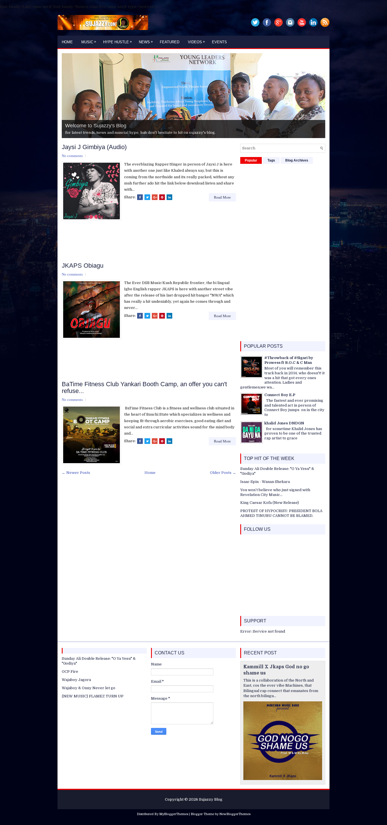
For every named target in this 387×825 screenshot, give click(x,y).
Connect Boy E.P (279, 395)
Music (88, 41)
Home (67, 42)
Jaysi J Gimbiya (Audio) (94, 147)
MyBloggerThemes (173, 814)
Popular (251, 160)
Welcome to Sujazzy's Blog (95, 125)
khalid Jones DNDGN (284, 423)
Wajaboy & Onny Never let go (88, 688)
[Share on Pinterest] (162, 197)
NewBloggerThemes (234, 814)
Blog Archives (296, 160)
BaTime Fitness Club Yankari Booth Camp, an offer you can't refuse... (144, 387)
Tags (271, 160)
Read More (222, 197)
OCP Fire (70, 671)
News (146, 41)
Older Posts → (223, 472)
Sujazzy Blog (210, 799)
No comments (72, 156)
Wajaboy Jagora (76, 680)
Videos (196, 41)
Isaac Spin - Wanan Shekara (265, 482)
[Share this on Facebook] (140, 197)
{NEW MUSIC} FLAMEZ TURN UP (93, 696)
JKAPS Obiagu (82, 265)
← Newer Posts (76, 472)
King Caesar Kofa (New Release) (269, 502)
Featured (169, 42)
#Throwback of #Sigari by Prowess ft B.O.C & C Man (288, 360)
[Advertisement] (165, 242)
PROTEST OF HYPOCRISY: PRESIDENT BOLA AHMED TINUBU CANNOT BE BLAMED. (281, 513)
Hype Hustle (117, 41)
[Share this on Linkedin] (169, 197)
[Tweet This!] (147, 197)
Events (219, 42)
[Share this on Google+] (155, 197)
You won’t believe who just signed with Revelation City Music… (275, 492)
